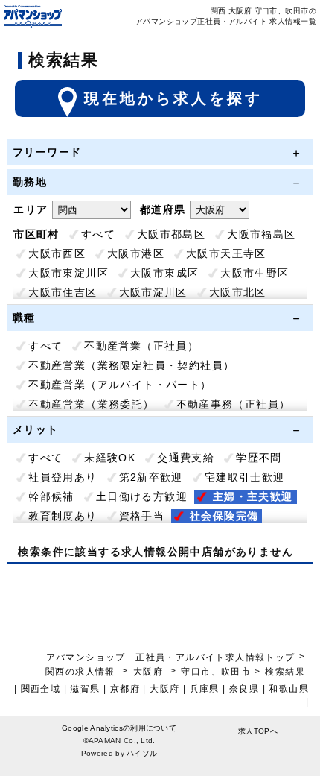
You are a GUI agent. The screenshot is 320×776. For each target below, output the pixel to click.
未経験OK (109, 458)
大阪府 (148, 671)
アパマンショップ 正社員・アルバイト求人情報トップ (170, 657)
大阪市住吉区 (62, 292)
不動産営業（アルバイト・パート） (119, 385)
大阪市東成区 (164, 273)
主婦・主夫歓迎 (253, 496)
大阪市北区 (237, 292)
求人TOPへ (258, 731)
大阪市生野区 (254, 273)
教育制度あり (62, 516)
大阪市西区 (57, 253)
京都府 (125, 689)
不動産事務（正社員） (233, 404)
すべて (98, 234)
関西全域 (41, 689)
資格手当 (142, 516)
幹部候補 (51, 496)
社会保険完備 (224, 516)
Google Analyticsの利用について (119, 728)
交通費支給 (185, 458)
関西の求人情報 (81, 671)
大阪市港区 (135, 253)
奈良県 (244, 689)
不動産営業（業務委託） (91, 404)
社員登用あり (62, 477)
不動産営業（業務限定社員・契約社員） (131, 365)
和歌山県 (289, 689)
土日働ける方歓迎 (142, 496)
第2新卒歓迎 (151, 477)
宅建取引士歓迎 (245, 477)
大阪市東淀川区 (68, 273)
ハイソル (142, 753)
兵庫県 (205, 689)
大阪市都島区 (171, 234)
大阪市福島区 (261, 234)
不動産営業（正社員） (141, 346)
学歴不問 (259, 458)
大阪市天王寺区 (226, 253)
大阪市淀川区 (153, 292)
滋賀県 (85, 689)
